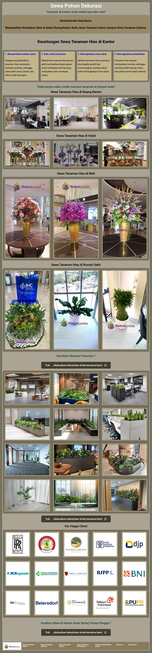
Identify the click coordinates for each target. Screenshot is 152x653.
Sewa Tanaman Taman (65, 645)
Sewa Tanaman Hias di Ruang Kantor (76, 92)
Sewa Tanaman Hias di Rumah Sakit (76, 265)
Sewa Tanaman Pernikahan (83, 645)
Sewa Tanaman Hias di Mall (76, 173)
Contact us (132, 645)
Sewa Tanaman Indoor (28, 645)
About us (119, 645)
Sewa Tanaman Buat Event (103, 645)
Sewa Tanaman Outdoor (47, 645)
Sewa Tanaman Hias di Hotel (76, 136)
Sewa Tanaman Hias (78, 41)
